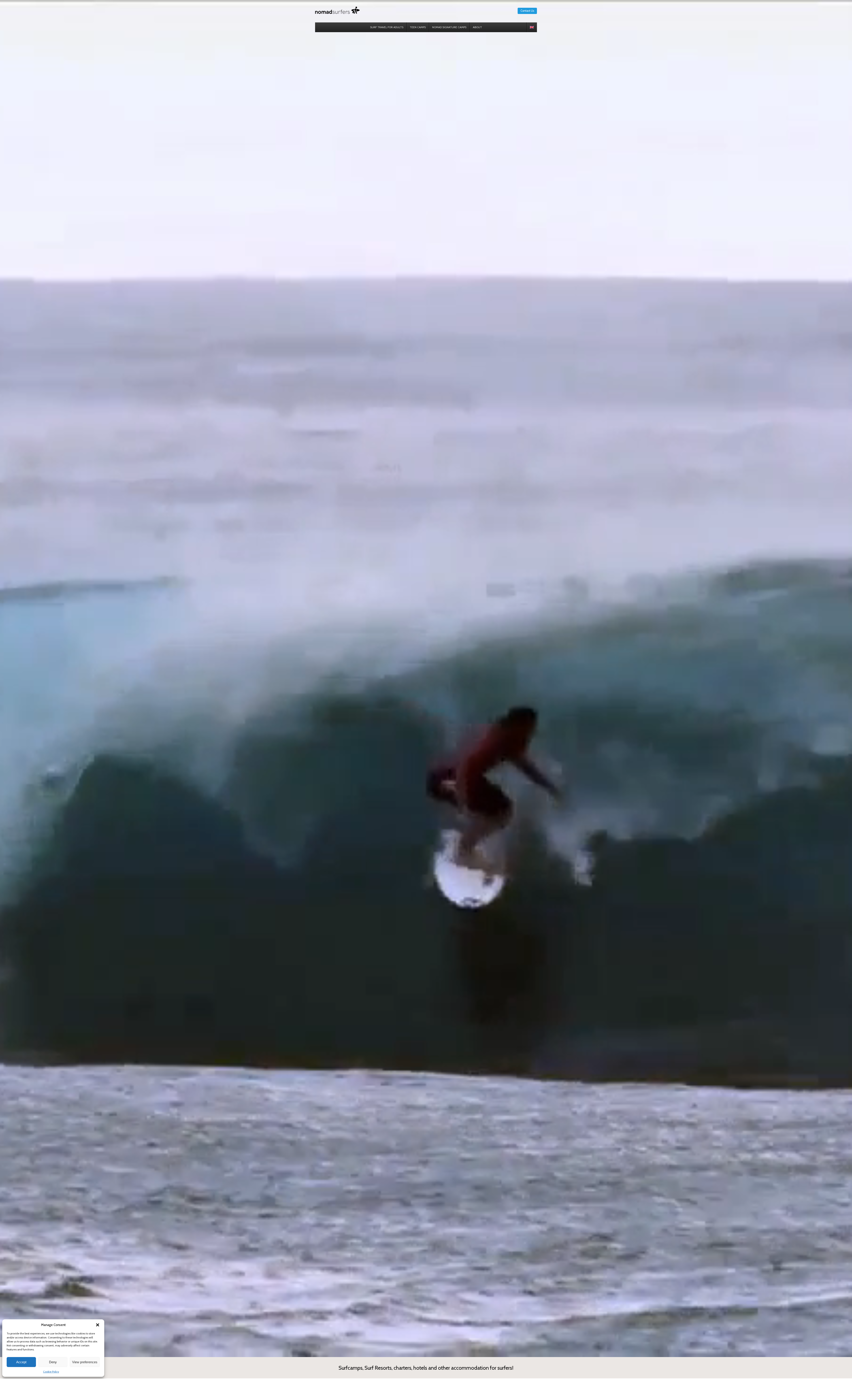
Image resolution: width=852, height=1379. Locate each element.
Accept (21, 1362)
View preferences (84, 1362)
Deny (53, 1362)
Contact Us (527, 10)
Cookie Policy (51, 1371)
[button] (97, 1325)
